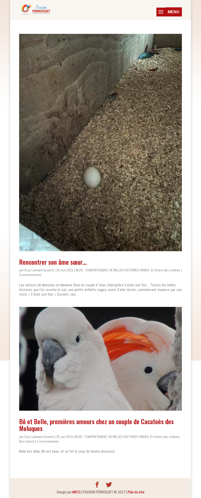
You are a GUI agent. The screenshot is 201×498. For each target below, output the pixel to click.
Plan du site (136, 492)
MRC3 (76, 492)
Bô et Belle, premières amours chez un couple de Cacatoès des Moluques (96, 425)
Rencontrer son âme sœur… (53, 262)
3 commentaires (48, 441)
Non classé (26, 441)
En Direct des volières (165, 270)
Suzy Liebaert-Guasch (39, 270)
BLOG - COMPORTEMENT (92, 270)
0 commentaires (30, 275)
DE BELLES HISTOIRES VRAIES (129, 270)
